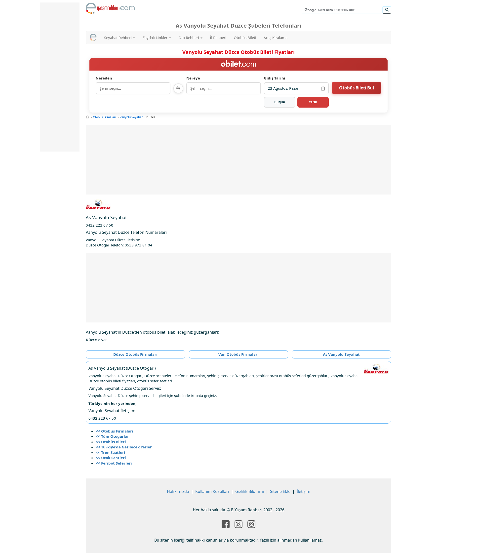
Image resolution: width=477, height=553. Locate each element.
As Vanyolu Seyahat (341, 354)
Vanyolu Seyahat (131, 117)
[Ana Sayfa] (87, 117)
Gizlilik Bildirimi (249, 491)
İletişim (303, 491)
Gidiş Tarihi (274, 78)
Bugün (279, 102)
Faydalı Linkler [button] (155, 37)
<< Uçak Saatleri (111, 457)
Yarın (313, 102)
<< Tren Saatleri (110, 452)
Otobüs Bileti (245, 37)
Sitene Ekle (280, 491)
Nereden (104, 78)
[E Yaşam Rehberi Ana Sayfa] (110, 8)
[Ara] (386, 10)
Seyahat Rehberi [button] (118, 37)
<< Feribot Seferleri (114, 463)
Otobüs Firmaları (104, 117)
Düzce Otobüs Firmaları (135, 354)
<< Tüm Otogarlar (112, 436)
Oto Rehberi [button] (189, 37)
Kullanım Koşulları (212, 491)
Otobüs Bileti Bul (356, 88)
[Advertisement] (238, 160)
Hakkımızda (178, 491)
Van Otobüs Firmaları (238, 354)
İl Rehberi (218, 37)
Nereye (193, 78)
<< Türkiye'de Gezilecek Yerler (124, 446)
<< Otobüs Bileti (111, 441)
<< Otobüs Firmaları (114, 431)
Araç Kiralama (275, 37)
